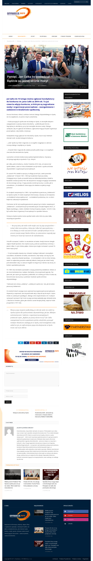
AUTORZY (30, 3)
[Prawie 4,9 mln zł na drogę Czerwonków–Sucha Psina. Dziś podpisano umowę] (32, 474)
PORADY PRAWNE (66, 36)
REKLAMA (7, 3)
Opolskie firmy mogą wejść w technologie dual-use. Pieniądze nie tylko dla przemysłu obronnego (51, 485)
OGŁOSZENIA (15, 3)
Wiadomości (22, 36)
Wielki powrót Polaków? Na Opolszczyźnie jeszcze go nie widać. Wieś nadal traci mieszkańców (13, 485)
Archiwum (55, 559)
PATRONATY (39, 3)
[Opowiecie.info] (18, 12)
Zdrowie (54, 36)
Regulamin (85, 559)
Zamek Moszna (79, 36)
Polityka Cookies (76, 559)
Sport (33, 36)
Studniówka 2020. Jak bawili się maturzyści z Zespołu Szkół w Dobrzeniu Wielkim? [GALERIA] (44, 414)
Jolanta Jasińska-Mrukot (15, 85)
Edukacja (10, 71)
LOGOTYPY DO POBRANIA (51, 3)
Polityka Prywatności (65, 559)
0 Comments (42, 85)
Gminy (11, 36)
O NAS (69, 3)
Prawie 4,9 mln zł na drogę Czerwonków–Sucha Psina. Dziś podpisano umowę (32, 484)
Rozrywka (43, 36)
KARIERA (23, 3)
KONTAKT (62, 3)
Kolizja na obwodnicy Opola (21, 413)
